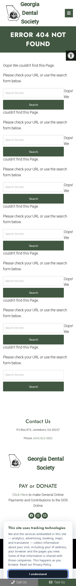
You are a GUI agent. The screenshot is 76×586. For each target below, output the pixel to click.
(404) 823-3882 (42, 438)
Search (33, 386)
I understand (38, 574)
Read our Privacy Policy (35, 564)
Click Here (20, 495)
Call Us (21, 582)
